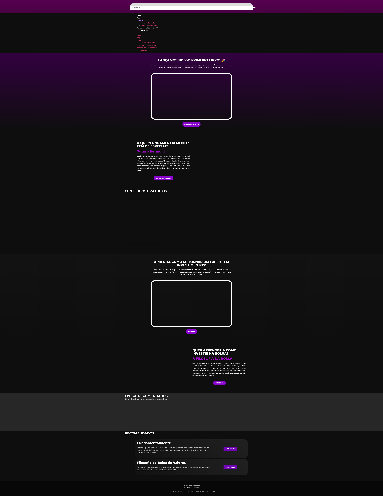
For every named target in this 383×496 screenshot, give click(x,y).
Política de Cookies (191, 488)
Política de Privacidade (191, 486)
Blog (138, 18)
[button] (191, 33)
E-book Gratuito (142, 30)
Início (139, 15)
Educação (140, 20)
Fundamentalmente (148, 23)
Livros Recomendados (149, 25)
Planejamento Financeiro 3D (147, 28)
